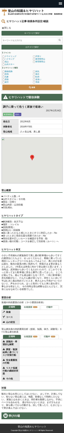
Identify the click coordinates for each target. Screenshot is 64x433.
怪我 (7, 74)
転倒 (37, 77)
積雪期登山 (40, 61)
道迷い (38, 79)
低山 (7, 61)
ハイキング (9, 59)
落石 (37, 74)
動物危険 (9, 71)
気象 (7, 77)
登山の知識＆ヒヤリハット (32, 12)
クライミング (10, 56)
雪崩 (37, 82)
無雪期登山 (40, 59)
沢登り (38, 56)
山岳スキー (9, 64)
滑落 (7, 79)
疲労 (7, 82)
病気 (37, 71)
